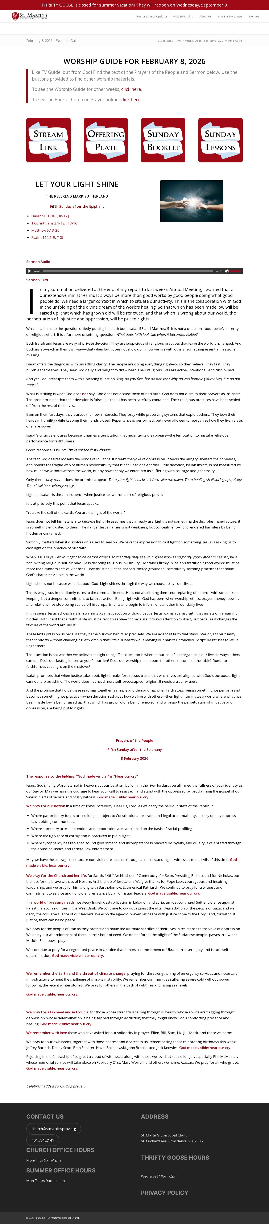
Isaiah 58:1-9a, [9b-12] (50, 216)
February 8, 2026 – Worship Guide (52, 40)
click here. (131, 99)
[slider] (236, 271)
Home (178, 40)
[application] (134, 271)
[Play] (30, 271)
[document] (134, 718)
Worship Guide (193, 40)
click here (131, 89)
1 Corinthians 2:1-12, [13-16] (55, 223)
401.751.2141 (43, 1140)
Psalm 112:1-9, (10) (47, 237)
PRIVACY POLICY (165, 1192)
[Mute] (227, 271)
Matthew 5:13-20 (45, 230)
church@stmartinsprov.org (54, 1128)
